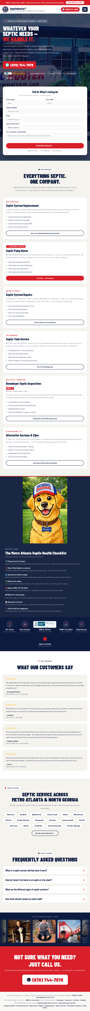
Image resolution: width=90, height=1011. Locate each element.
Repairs (41, 1006)
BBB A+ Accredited (32, 1000)
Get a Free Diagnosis (45, 367)
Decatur (52, 820)
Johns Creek (52, 814)
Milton (65, 814)
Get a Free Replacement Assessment (45, 233)
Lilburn (26, 826)
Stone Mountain (54, 826)
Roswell (23, 814)
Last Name (50, 99)
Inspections (33, 1006)
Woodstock (78, 814)
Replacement (49, 1006)
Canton (8, 820)
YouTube (76, 1000)
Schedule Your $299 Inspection (45, 419)
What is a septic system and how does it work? (26, 870)
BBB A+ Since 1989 (18, 73)
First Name (10, 99)
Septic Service (60, 1006)
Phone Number (11, 107)
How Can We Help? (13, 124)
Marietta (10, 814)
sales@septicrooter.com (45, 997)
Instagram (60, 1000)
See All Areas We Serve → (45, 833)
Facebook (68, 1000)
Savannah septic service (67, 1003)
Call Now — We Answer (45, 278)
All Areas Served (22, 1006)
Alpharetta (36, 814)
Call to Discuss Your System (45, 322)
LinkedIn (83, 1000)
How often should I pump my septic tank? (24, 899)
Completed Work (9, 1006)
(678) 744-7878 (71, 9)
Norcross (13, 826)
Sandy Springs (23, 820)
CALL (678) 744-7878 (75, 3)
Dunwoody (39, 820)
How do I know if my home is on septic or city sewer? (29, 880)
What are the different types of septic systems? (27, 889)
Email (8, 116)
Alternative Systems (74, 1006)
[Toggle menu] (85, 9)
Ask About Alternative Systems (45, 463)
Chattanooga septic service (47, 1003)
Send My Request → (45, 146)
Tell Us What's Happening (16, 132)
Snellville (38, 826)
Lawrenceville (67, 820)
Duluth (82, 820)
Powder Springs (73, 826)
